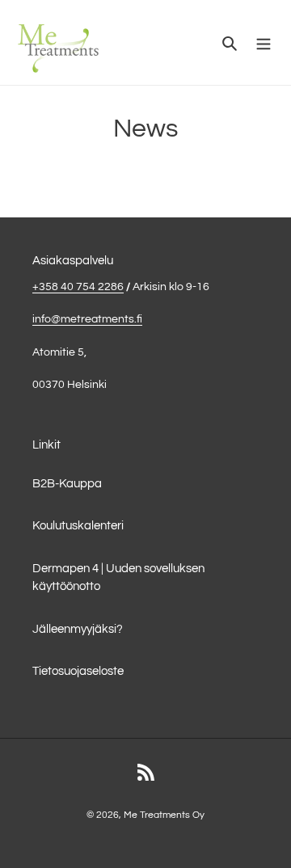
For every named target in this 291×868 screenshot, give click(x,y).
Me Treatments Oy (164, 815)
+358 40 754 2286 (78, 287)
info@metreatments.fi (87, 319)
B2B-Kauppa (67, 484)
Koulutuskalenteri (78, 526)
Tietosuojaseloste (78, 671)
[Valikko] (263, 42)
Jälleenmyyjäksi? (77, 629)
